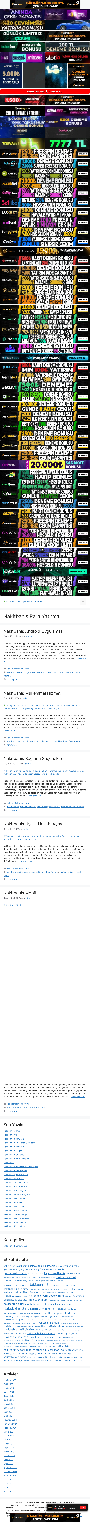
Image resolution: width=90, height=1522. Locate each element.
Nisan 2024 (9, 1436)
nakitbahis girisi (14, 1303)
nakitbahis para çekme (66, 1333)
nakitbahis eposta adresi (57, 1300)
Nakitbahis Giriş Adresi (42, 1308)
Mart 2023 (8, 1487)
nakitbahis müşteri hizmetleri (74, 1326)
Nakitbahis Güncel (11, 1313)
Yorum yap (12, 679)
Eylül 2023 (8, 1463)
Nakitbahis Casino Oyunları (71, 1296)
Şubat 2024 (9, 1444)
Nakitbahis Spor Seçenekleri (17, 1159)
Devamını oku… (11, 730)
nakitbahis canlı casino (66, 1292)
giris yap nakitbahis (28, 1269)
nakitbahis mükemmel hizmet (43, 741)
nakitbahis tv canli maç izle (48, 1349)
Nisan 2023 (9, 1483)
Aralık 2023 (9, 1452)
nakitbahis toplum (50, 1346)
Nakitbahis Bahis (42, 1285)
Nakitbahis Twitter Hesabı (38, 1354)
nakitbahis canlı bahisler (49, 1292)
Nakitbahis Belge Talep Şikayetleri (20, 1143)
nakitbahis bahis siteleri (65, 1285)
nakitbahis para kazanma (77, 1330)
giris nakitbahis (11, 1269)
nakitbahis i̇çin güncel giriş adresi (55, 1320)
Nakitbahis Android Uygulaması (34, 631)
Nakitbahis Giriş (11, 1135)
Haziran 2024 (10, 1428)
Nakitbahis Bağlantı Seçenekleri (34, 758)
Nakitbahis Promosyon (16, 1337)
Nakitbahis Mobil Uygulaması (52, 1326)
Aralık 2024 (9, 1404)
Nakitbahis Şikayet (13, 1360)
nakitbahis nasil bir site (19, 1329)
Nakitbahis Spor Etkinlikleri (16, 1174)
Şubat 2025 (9, 1396)
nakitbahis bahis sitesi (16, 1288)
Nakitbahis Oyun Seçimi (15, 1198)
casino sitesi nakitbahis (41, 1265)
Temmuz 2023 (10, 1471)
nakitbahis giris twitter (37, 1304)
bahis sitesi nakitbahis (15, 1266)
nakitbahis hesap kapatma (14, 1320)
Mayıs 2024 (9, 1432)
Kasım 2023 (9, 1456)
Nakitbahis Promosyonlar (18, 669)
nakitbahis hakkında (67, 1317)
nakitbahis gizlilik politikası (66, 1309)
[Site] (45, 153)
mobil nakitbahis (74, 1273)
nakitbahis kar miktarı (73, 1320)
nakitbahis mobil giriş (12, 1326)
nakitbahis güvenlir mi (50, 1316)
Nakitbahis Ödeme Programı (17, 1194)
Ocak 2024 (9, 1448)
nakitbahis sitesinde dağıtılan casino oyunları (51, 1340)
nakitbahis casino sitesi (16, 1299)
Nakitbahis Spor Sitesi (14, 1147)
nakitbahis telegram (36, 1346)
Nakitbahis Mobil (20, 892)
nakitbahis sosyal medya (13, 1343)
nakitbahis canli (11, 1292)
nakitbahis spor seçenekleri (55, 1343)
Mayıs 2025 (9, 1392)
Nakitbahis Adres (29, 1277)
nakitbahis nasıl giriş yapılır (43, 1330)
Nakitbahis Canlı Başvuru (15, 1190)
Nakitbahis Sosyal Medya (15, 1214)
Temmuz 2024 (10, 1424)
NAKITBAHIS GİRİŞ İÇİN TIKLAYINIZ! (45, 91)
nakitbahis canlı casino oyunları (16, 1296)
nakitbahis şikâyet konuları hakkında (35, 1361)
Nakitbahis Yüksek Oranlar (16, 1182)
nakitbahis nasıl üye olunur (60, 1330)
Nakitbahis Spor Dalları (14, 1139)
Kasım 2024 (9, 1408)
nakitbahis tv (63, 1346)
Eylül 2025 (8, 1384)
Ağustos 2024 (10, 1420)
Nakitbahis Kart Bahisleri (15, 1186)
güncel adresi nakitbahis (51, 1269)
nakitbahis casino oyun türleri (50, 672)
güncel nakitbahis (15, 1273)
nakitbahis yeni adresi (35, 1357)
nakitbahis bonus (76, 1289)
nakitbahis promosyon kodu (44, 1337)
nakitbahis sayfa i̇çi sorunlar (12, 1340)
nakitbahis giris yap (60, 1304)
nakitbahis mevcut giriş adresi (69, 1323)
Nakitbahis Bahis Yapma (15, 1222)
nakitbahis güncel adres (30, 1313)
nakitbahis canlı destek (17, 741)
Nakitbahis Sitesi (29, 1340)
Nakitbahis (9, 1163)
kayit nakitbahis (54, 1273)
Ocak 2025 (9, 1400)
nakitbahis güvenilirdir (12, 1317)
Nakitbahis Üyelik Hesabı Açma (34, 823)
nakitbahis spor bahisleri (33, 1343)
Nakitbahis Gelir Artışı (14, 1178)
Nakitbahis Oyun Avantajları (17, 1218)
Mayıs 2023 (9, 1479)
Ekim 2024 (8, 1412)
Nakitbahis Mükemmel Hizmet (32, 693)
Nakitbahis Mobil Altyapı (15, 1226)
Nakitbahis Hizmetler (13, 1202)
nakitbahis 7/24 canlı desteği (12, 1277)
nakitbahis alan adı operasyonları (39, 1281)
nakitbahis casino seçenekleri (20, 872)
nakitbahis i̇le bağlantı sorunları (35, 1320)
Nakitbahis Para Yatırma (69, 741)
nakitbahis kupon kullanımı (30, 1323)
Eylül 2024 (8, 1416)
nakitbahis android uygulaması (21, 672)
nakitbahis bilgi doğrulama (59, 1289)
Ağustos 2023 (10, 1467)
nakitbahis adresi (66, 1277)
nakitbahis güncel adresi (48, 806)
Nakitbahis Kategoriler (14, 1151)
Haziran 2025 (10, 1388)
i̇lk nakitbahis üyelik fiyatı (35, 1274)
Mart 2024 (8, 1440)
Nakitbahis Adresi (12, 1131)
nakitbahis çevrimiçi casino (73, 1357)
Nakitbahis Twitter (14, 1353)
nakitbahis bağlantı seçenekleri (21, 806)
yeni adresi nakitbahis (73, 1361)
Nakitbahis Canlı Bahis (30, 1292)
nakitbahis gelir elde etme (74, 1300)
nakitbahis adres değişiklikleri (46, 1277)
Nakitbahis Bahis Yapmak (15, 1170)
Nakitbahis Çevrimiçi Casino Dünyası (21, 1166)
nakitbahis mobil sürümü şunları (30, 1326)
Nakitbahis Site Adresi (14, 1155)
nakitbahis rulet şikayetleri (66, 1337)
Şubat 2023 (9, 1491)
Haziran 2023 (10, 1475)
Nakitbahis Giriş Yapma (15, 1206)
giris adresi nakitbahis (67, 1266)
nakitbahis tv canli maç (17, 1349)
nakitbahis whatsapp (61, 1354)
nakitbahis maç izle (49, 1322)
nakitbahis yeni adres (15, 1357)
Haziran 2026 (10, 1380)
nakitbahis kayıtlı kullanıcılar (12, 1323)
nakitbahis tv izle (74, 1350)
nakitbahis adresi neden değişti (16, 1281)
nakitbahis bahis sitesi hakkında (39, 1289)
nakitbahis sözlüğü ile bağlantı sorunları (15, 1346)
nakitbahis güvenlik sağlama (30, 1317)
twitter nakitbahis (55, 1360)
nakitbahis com (39, 1299)
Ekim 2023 (8, 1459)
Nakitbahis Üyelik (53, 1357)
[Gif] (45, 251)
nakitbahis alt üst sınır (56, 1281)
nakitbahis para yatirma (15, 1333)
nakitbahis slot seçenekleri (74, 1340)
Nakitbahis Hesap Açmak (15, 1210)
